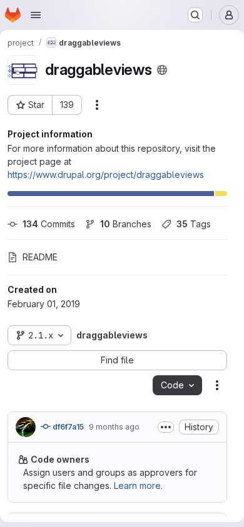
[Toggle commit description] (166, 427)
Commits (49, 224)
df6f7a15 (67, 426)
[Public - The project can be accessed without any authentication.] (162, 70)
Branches (125, 224)
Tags (193, 224)
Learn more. (138, 485)
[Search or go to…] (195, 14)
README (40, 257)
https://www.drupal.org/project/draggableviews (106, 174)
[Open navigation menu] (36, 15)
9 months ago (114, 426)
